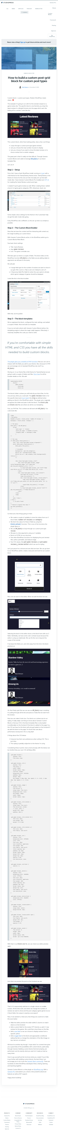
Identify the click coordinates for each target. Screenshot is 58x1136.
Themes (7, 1124)
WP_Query (34, 159)
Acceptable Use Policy (17, 1121)
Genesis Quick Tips (29, 73)
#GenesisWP (29, 1122)
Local (42, 173)
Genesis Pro (11, 1072)
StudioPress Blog (40, 1115)
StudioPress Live (51, 1115)
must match (25, 398)
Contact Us (18, 1128)
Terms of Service (18, 1118)
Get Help (40, 1120)
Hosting (7, 1126)
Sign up (22, 42)
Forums (29, 1118)
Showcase (29, 1124)
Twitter (51, 1122)
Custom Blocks (7, 1120)
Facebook (51, 1120)
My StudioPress (52, 36)
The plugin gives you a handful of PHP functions (23, 361)
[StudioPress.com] (7, 2)
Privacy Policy (18, 1123)
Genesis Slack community (35, 1061)
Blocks (7, 1118)
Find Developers (29, 1115)
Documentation (40, 1118)
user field (17, 1031)
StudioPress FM (51, 1118)
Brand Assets (18, 1115)
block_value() (16, 524)
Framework (7, 1122)
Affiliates (40, 1124)
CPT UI (46, 180)
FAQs (40, 1122)
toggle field (17, 1036)
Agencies (7, 1128)
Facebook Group (29, 1120)
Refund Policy (18, 1126)
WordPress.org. (38, 1069)
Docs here (37, 374)
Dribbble (51, 1124)
